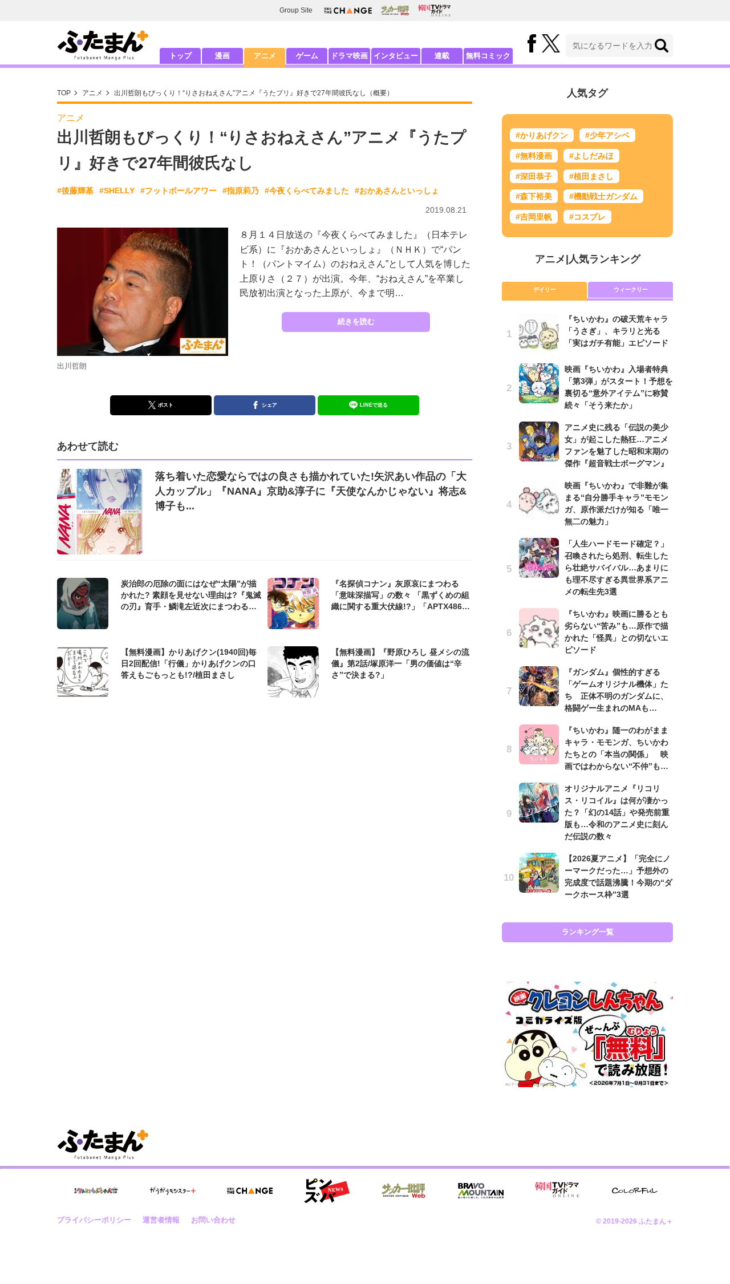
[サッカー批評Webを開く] (395, 10)
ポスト (165, 405)
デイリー (544, 289)
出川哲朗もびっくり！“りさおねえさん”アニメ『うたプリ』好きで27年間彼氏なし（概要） (254, 93)
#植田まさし (591, 176)
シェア (269, 405)
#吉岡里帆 (534, 216)
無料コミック (488, 55)
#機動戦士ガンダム (603, 196)
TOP (64, 93)
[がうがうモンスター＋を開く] (173, 1190)
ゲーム (307, 55)
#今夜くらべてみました (307, 190)
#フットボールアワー (178, 190)
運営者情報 (161, 1220)
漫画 (222, 55)
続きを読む (356, 321)
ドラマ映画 (349, 55)
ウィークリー (631, 289)
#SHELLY (117, 190)
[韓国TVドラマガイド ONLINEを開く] (434, 11)
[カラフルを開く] (635, 1191)
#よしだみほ (591, 155)
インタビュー (396, 55)
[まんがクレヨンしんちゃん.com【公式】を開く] (96, 1190)
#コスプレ (587, 216)
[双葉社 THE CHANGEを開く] (348, 10)
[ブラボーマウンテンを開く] (481, 1190)
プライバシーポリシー (94, 1220)
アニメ (265, 55)
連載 (442, 55)
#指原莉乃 (240, 190)
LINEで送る (374, 405)
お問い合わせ (213, 1220)
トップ (180, 55)
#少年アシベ (607, 135)
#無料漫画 (534, 155)
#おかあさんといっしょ (397, 190)
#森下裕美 (534, 196)
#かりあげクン (542, 135)
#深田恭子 (534, 176)
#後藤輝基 (75, 190)
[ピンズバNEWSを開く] (327, 1191)
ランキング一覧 (588, 931)
